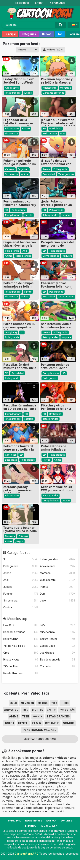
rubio (65, 703)
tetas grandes (58, 716)
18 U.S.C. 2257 (49, 825)
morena (42, 703)
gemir (36, 723)
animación (27, 703)
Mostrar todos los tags (40, 739)
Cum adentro (57, 579)
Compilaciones (13, 215)
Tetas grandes (57, 559)
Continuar (10, 454)
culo (13, 703)
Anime (20, 573)
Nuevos (46, 34)
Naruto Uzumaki (20, 673)
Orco (20, 652)
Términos (29, 825)
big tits (37, 709)
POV (62, 133)
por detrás (67, 709)
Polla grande (20, 566)
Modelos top (17, 619)
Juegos (20, 586)
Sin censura (20, 600)
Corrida (20, 607)
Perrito (57, 586)
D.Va (57, 625)
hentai (23, 723)
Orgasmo (23, 169)
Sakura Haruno (57, 638)
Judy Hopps (57, 652)
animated (11, 709)
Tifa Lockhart (20, 666)
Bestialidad (55, 128)
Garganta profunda (53, 92)
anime (13, 716)
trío (25, 709)
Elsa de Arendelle (57, 659)
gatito (51, 710)
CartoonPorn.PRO (27, 853)
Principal (10, 34)
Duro (57, 593)
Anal (20, 579)
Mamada (57, 573)
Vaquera (9, 169)
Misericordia (57, 632)
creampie (52, 723)
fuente (38, 716)
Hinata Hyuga (20, 659)
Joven (57, 600)
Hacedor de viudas (20, 632)
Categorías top (19, 553)
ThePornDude (56, 2)
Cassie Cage (57, 645)
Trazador (57, 666)
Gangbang (11, 332)
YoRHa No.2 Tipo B (20, 645)
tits (54, 703)
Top (59, 34)
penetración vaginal (39, 730)
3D (20, 559)
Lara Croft (20, 625)
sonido (68, 723)
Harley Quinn (20, 638)
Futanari (20, 593)
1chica (9, 723)
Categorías (29, 34)
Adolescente (57, 566)
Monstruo (65, 87)
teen (25, 716)
